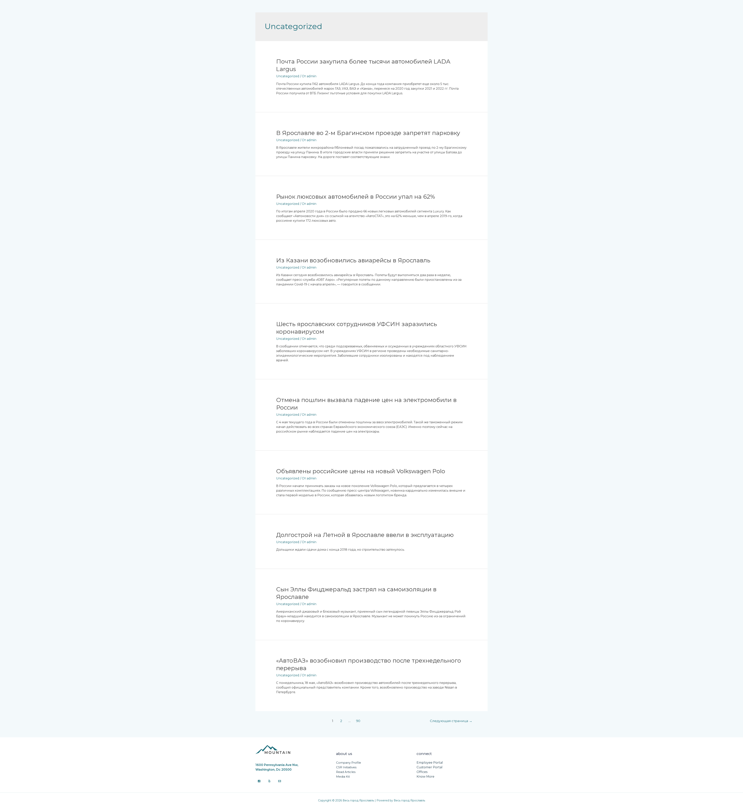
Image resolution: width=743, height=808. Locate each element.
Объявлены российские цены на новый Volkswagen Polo (360, 471)
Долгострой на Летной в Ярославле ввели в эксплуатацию (365, 534)
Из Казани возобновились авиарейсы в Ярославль (353, 260)
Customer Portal (430, 767)
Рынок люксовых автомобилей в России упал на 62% (355, 196)
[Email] (279, 781)
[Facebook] (259, 781)
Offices (422, 772)
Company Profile (348, 762)
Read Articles (345, 772)
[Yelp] (269, 781)
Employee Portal (430, 762)
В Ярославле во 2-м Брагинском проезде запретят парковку (368, 133)
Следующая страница (451, 721)
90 (358, 721)
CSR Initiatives (346, 767)
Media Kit (343, 776)
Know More (425, 776)
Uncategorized (287, 76)
